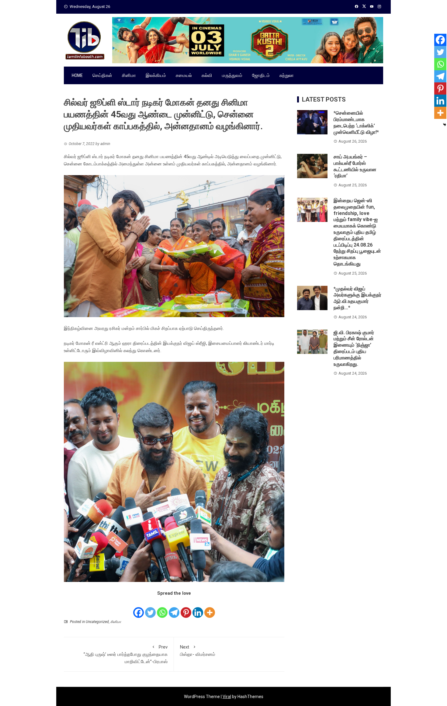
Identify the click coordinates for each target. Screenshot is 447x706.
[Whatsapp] (162, 608)
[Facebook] (138, 608)
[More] (209, 608)
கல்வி (207, 75)
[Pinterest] (186, 608)
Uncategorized (97, 622)
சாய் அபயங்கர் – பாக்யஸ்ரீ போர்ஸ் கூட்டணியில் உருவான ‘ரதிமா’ (355, 166)
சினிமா (129, 75)
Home (77, 75)
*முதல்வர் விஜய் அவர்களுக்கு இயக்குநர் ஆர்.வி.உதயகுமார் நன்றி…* (357, 298)
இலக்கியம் (156, 75)
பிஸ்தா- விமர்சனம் (197, 650)
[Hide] (444, 124)
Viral (227, 696)
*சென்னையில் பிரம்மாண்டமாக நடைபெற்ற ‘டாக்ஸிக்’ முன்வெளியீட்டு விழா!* (356, 122)
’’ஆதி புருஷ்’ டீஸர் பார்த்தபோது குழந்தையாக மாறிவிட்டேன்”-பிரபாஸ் (126, 654)
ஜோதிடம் (261, 75)
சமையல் (184, 75)
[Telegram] (174, 608)
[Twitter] (150, 608)
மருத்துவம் (232, 75)
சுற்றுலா (286, 75)
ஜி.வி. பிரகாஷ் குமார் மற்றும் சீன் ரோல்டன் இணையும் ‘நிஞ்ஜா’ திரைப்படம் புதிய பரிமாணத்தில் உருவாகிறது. (354, 348)
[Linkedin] (197, 608)
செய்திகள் (102, 75)
